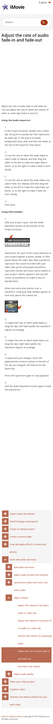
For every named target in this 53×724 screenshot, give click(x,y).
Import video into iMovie (22, 513)
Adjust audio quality (24, 673)
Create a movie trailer (21, 536)
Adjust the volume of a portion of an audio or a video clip (34, 624)
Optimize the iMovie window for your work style (28, 700)
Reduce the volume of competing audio (35, 639)
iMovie (17, 7)
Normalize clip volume (29, 666)
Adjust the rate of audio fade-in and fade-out (34, 655)
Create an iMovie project (22, 529)
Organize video (17, 689)
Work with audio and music (23, 559)
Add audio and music (24, 567)
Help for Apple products (12, 716)
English (43, 2)
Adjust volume (21, 597)
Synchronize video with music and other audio (31, 586)
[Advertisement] (26, 75)
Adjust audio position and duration (31, 574)
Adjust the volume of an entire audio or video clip (33, 609)
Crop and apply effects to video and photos (28, 548)
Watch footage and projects (24, 521)
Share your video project (22, 681)
